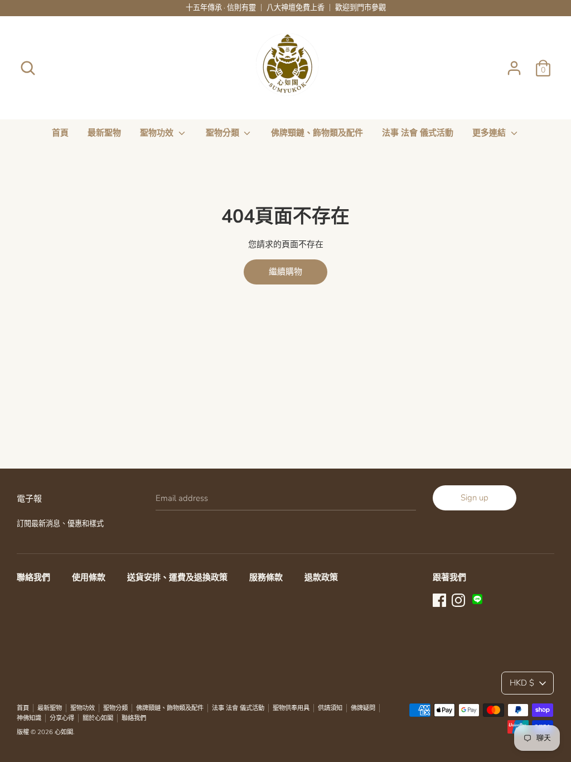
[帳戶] (514, 63)
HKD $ (522, 682)
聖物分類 (223, 132)
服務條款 (266, 577)
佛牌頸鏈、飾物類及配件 (317, 132)
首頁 (60, 132)
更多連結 (490, 132)
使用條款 (88, 577)
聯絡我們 (33, 577)
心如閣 (64, 732)
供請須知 (330, 708)
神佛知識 (29, 718)
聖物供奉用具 (291, 708)
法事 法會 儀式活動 (417, 132)
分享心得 (62, 718)
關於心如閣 (98, 718)
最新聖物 (104, 132)
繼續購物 (285, 271)
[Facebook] (439, 599)
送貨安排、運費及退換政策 (177, 577)
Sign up (474, 497)
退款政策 (321, 577)
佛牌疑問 (363, 708)
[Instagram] (458, 599)
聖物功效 (158, 132)
